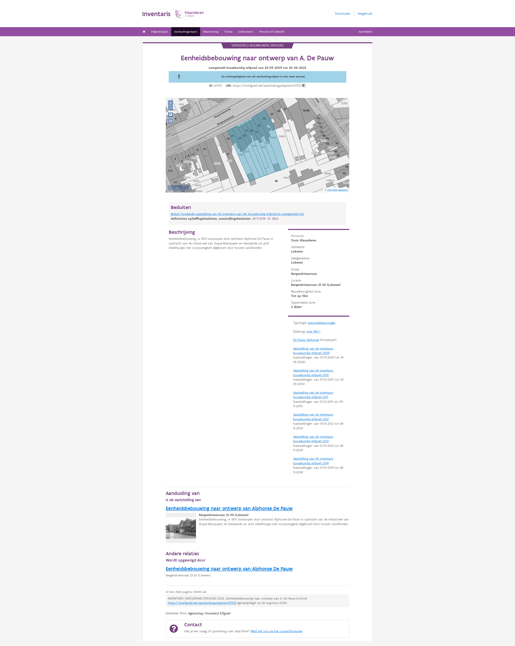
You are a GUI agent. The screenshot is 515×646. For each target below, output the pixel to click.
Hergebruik (365, 13)
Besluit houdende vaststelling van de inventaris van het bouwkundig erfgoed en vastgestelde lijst (237, 214)
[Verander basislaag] (170, 121)
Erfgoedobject (159, 31)
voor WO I (313, 331)
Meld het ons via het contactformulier (276, 631)
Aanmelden (365, 31)
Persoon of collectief (271, 31)
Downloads (342, 13)
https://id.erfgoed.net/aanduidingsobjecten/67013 (202, 603)
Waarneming (210, 31)
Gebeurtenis (245, 31)
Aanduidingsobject (185, 31)
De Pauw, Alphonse (306, 340)
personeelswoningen (321, 323)
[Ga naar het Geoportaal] (170, 114)
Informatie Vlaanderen (337, 190)
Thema (228, 31)
